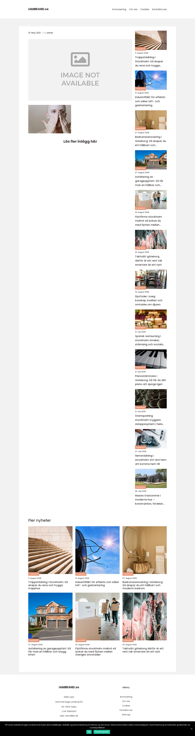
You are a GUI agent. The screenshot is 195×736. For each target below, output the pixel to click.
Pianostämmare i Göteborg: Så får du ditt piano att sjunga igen (150, 380)
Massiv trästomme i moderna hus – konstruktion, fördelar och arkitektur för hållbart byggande (149, 500)
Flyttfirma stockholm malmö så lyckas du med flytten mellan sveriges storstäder (148, 221)
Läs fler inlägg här (80, 141)
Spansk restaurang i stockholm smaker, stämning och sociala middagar (149, 340)
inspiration (140, 49)
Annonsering (119, 9)
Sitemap (126, 714)
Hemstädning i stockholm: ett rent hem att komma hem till (150, 460)
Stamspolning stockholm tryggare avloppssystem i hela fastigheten (148, 420)
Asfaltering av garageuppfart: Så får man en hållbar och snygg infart (149, 181)
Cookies (144, 9)
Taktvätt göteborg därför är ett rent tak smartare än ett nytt (148, 260)
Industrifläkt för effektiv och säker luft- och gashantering (150, 101)
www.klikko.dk (71, 715)
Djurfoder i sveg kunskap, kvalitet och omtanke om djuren (148, 300)
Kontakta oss (159, 9)
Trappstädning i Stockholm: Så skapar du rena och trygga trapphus (149, 61)
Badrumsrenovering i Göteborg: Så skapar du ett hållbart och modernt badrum (150, 141)
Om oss (133, 9)
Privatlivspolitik (102, 732)
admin (50, 33)
